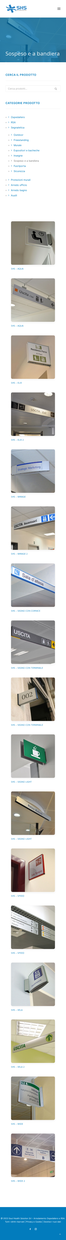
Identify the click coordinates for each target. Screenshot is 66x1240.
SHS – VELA (17, 1009)
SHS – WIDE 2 (18, 1180)
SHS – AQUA (17, 268)
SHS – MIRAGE (18, 496)
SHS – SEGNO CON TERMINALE (27, 667)
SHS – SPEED (17, 895)
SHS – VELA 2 (17, 1066)
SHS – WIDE (17, 1123)
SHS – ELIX (16, 382)
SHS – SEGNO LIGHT (21, 781)
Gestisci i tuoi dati (52, 1221)
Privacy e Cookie (34, 1221)
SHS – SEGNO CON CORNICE (25, 610)
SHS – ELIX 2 (17, 439)
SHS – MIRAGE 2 (19, 553)
